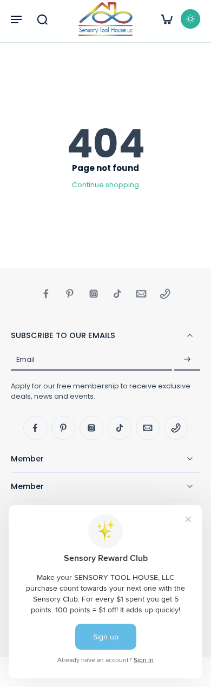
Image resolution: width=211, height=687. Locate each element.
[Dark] (190, 19)
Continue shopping (105, 184)
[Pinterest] (70, 294)
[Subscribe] (187, 360)
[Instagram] (94, 294)
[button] (16, 19)
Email (25, 359)
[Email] (141, 294)
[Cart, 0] (167, 19)
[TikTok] (117, 294)
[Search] (42, 19)
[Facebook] (46, 294)
